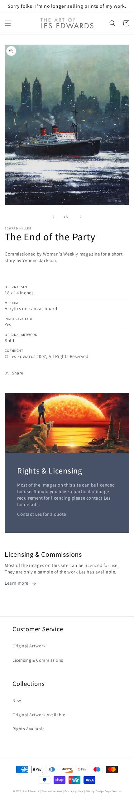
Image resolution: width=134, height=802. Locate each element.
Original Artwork (29, 646)
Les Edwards (31, 791)
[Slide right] (81, 217)
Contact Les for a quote (41, 514)
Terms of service (51, 791)
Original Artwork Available (38, 715)
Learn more (16, 583)
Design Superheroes (109, 791)
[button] (8, 23)
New (16, 700)
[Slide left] (53, 217)
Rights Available (28, 729)
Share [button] (17, 373)
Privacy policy (74, 791)
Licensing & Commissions (37, 660)
